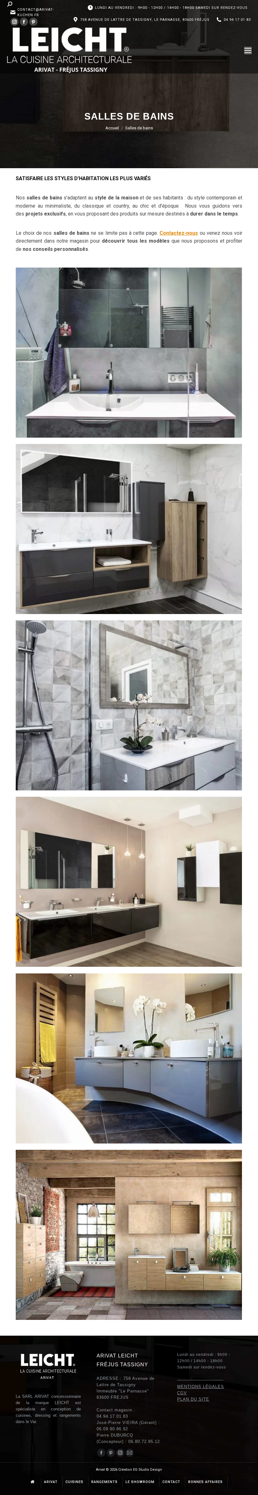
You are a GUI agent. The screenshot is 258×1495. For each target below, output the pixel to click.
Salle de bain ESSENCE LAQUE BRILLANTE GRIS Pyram (129, 1056)
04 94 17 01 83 (237, 20)
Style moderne (65, 373)
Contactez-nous (179, 233)
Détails (137, 335)
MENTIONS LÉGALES (200, 1386)
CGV (182, 1393)
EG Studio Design (147, 1470)
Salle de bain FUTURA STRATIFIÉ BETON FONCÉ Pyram (129, 350)
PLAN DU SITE (193, 1399)
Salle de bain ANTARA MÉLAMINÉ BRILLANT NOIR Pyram (129, 879)
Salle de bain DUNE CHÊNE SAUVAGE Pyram (129, 1232)
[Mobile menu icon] (248, 50)
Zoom (120, 335)
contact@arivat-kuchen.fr (35, 12)
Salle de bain (38, 373)
